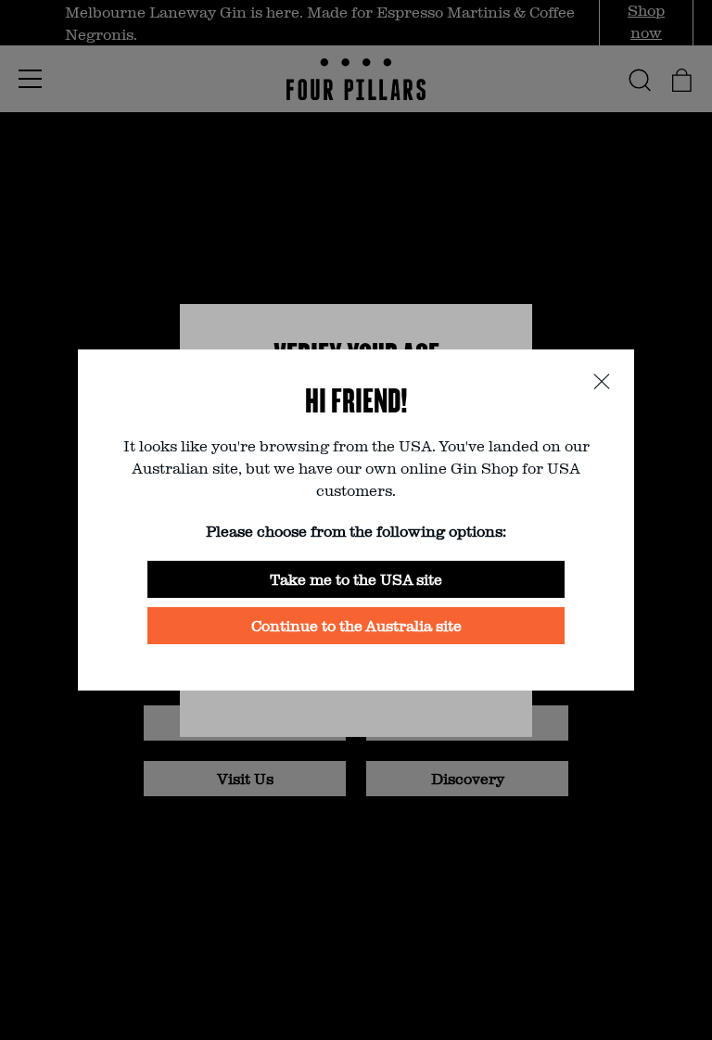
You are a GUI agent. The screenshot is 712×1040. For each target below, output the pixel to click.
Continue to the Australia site (356, 625)
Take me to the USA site (356, 579)
